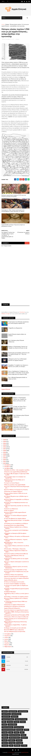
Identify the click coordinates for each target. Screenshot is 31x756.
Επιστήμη (5, 732)
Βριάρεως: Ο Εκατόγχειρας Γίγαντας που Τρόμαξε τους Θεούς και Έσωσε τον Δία (17, 347)
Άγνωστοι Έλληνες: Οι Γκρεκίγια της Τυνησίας (16, 489)
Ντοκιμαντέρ (24, 737)
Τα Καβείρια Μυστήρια (10, 591)
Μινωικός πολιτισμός (14, 735)
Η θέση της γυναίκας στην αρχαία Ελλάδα (14, 484)
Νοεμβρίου (7, 466)
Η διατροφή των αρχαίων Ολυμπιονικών (14, 604)
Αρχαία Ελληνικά (6, 389)
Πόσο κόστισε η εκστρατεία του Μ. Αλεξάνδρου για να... (16, 530)
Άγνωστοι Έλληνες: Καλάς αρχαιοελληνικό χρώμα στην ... (15, 513)
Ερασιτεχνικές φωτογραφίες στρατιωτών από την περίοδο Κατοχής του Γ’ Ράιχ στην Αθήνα (18, 354)
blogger (27, 243)
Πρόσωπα (5, 743)
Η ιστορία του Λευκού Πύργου (11, 483)
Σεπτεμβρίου (7, 634)
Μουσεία (23, 735)
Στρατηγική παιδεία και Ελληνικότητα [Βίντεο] (16, 553)
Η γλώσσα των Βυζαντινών (11, 508)
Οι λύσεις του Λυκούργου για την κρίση (14, 582)
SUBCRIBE (26, 669)
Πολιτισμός (19, 740)
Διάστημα (10, 721)
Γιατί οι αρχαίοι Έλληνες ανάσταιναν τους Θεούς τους (16, 546)
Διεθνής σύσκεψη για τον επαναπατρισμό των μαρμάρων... (16, 619)
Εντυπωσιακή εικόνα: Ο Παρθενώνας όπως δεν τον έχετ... (16, 572)
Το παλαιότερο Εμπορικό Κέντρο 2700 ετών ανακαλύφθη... (15, 602)
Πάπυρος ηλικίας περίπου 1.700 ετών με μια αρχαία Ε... (15, 494)
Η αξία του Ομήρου (9, 510)
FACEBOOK (8, 657)
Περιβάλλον (11, 740)
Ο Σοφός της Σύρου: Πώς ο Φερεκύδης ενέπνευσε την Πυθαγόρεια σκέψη (19, 408)
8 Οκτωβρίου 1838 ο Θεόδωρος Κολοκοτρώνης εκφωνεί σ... (16, 612)
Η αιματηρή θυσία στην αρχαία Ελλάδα (14, 525)
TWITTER (7, 661)
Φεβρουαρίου (8, 646)
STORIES (24, 745)
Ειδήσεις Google (6, 313)
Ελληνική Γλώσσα (19, 727)
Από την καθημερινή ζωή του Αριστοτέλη (14, 631)
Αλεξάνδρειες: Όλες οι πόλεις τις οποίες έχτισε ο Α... (16, 594)
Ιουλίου (6, 637)
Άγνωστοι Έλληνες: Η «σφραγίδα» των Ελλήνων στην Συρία (16, 500)
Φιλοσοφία (17, 745)
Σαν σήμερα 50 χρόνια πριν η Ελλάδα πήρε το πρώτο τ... (16, 497)
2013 (4, 463)
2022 (4, 447)
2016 (4, 457)
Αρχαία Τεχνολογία (23, 711)
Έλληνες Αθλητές (12, 724)
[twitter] (24, 1)
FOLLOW (26, 661)
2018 (4, 454)
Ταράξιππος (7, 564)
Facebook (22, 312)
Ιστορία (10, 732)
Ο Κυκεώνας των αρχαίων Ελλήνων (13, 491)
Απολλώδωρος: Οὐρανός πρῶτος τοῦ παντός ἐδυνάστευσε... (16, 567)
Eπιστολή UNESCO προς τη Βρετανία (14, 629)
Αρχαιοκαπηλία (6, 716)
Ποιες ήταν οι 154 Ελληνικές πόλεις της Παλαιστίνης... (14, 556)
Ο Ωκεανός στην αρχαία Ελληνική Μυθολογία (15, 471)
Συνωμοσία (19, 743)
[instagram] (18, 750)
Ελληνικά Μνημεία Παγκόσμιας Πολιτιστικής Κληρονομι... (15, 622)
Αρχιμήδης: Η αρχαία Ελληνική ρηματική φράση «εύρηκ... (16, 589)
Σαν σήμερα (12, 743)
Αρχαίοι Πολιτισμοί (16, 714)
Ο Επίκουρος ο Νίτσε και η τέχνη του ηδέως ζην (16, 616)
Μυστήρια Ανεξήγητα (14, 737)
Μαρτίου (6, 644)
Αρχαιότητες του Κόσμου (21, 719)
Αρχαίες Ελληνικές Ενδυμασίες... (12, 608)
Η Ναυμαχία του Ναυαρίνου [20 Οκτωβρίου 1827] (15, 534)
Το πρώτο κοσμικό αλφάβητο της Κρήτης (14, 583)
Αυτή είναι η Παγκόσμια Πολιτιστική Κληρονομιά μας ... (16, 487)
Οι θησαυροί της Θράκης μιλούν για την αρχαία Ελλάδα (16, 559)
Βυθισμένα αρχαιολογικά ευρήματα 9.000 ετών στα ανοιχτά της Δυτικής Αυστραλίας (14, 195)
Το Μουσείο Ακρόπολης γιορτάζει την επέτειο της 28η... (16, 506)
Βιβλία (4, 721)
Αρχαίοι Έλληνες (6, 714)
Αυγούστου (7, 635)
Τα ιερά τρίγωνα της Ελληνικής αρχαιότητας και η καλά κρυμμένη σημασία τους (18, 322)
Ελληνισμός (19, 729)
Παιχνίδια (5, 740)
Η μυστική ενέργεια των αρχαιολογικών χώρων (16, 610)
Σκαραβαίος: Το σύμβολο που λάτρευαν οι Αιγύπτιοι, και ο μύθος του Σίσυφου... (18, 365)
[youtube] (26, 1)
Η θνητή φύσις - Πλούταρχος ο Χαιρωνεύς (14, 548)
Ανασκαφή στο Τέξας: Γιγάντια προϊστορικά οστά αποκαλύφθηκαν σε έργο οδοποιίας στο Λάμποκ (13, 210)
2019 (4, 452)
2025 (4, 441)
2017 (4, 456)
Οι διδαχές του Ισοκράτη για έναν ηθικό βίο (15, 628)
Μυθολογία (5, 737)
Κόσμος (16, 732)
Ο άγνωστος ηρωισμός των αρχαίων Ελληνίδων (16, 578)
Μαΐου (6, 641)
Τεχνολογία (5, 745)
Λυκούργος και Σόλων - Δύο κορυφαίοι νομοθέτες (16, 470)
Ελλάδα (4, 724)
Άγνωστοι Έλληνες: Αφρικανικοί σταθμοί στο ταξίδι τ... (15, 551)
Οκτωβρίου (7, 468)
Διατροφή (16, 721)
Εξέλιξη (26, 729)
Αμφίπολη (5, 711)
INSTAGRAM (8, 665)
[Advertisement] (15, 285)
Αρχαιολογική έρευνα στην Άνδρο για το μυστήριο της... (14, 480)
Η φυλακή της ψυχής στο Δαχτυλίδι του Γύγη (15, 569)
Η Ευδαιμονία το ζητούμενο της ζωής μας (14, 606)
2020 (4, 450)
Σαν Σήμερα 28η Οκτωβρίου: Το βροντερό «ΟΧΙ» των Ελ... (16, 474)
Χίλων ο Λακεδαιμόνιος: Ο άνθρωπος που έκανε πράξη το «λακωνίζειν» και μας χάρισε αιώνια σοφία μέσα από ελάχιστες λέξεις (18, 373)
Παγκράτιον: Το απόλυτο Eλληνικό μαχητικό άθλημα (15, 516)
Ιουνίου (6, 639)
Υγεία (11, 745)
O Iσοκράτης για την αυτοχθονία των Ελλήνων (16, 523)
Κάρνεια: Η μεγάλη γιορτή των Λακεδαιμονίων (16, 576)
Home (3, 24)
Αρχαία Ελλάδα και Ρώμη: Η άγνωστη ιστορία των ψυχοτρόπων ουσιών (13, 225)
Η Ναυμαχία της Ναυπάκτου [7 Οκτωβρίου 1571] (16, 615)
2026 (4, 439)
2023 (4, 445)
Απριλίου (6, 643)
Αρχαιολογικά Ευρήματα (8, 719)
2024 (4, 443)
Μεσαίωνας (5, 735)
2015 (4, 459)
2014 (4, 461)
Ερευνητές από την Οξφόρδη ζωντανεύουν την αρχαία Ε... (16, 503)
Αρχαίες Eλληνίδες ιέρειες (10, 580)
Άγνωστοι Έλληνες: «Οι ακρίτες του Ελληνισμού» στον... (16, 537)
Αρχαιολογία (14, 716)
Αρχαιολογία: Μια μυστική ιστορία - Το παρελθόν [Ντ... (16, 521)
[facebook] (12, 750)
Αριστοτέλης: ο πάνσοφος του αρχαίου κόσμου (16, 596)
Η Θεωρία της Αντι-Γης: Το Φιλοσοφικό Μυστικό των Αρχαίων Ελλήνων (17, 359)
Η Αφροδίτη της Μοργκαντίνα (15, 328)
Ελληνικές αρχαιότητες (7, 727)
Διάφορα (7, 24)
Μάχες (22, 732)
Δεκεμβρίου (7, 465)
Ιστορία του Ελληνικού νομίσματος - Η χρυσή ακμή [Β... (15, 540)
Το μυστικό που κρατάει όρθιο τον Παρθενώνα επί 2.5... (16, 586)
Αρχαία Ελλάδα (12, 711)
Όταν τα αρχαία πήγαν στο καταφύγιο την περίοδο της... (15, 477)
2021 (4, 448)
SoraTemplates (11, 752)
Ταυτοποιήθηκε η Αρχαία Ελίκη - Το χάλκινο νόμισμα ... (15, 625)
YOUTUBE (8, 669)
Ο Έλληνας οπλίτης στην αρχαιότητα (13, 574)
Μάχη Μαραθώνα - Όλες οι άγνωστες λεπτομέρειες (13, 543)
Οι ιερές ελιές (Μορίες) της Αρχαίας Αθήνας (15, 518)
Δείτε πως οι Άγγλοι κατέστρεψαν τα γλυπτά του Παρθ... (16, 562)
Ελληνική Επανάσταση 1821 (9, 729)
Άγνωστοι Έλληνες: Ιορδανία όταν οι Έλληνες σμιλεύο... (16, 527)
